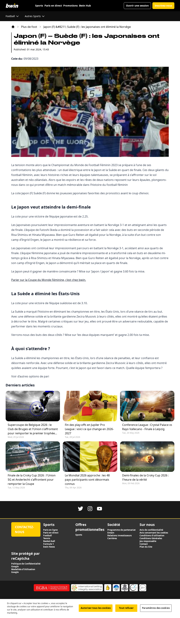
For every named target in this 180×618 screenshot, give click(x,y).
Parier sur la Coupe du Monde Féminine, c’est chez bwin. (48, 280)
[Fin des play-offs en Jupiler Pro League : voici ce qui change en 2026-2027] (90, 406)
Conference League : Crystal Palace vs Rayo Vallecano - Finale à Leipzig (147, 427)
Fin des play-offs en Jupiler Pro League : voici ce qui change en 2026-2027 (89, 429)
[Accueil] (13, 27)
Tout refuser (126, 608)
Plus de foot (29, 27)
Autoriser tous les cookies (96, 608)
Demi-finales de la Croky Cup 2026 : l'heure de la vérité (145, 477)
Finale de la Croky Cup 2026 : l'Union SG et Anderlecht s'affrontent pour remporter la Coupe (32, 479)
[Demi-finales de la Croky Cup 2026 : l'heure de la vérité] (147, 456)
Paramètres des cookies (156, 608)
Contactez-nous (24, 529)
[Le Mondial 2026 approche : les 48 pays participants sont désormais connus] (90, 456)
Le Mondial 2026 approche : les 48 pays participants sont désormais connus (87, 479)
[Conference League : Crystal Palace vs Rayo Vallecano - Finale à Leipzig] (147, 406)
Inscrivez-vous (163, 5)
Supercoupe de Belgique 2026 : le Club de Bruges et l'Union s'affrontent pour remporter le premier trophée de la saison (33, 429)
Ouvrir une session (137, 5)
